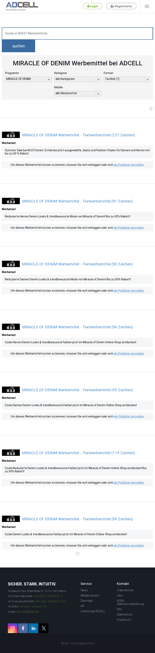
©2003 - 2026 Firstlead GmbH (77, 643)
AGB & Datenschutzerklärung (130, 602)
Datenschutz (124, 614)
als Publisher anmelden (129, 164)
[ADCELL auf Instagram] (13, 628)
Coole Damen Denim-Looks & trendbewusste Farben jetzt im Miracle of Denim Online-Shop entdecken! (71, 405)
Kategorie (60, 73)
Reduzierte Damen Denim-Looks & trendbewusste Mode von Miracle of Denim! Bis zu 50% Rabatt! (68, 279)
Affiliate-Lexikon (90, 595)
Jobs (120, 595)
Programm (12, 73)
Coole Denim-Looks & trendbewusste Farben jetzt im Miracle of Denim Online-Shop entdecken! (66, 534)
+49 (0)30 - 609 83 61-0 (48, 596)
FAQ (119, 609)
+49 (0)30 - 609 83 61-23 (50, 601)
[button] (18, 46)
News (84, 590)
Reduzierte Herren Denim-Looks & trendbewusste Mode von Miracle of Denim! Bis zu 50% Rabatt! (67, 216)
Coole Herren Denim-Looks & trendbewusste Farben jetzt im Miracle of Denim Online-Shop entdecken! (70, 342)
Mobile (58, 87)
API (82, 606)
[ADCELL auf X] (43, 628)
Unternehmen (125, 590)
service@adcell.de (28, 611)
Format (108, 73)
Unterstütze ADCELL (93, 611)
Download (87, 600)
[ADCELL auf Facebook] (23, 628)
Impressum (124, 619)
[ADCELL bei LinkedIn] (33, 628)
